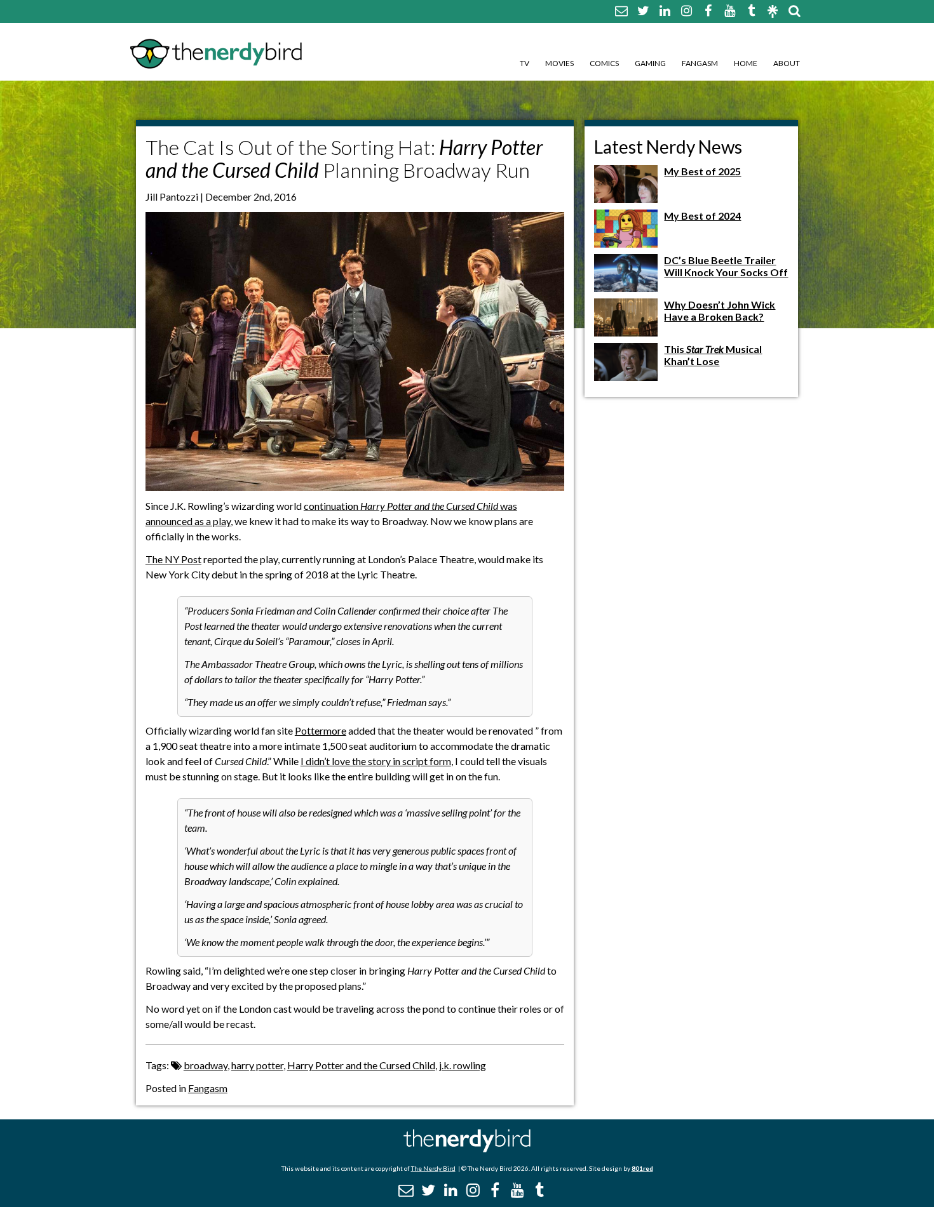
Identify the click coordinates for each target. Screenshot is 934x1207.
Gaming (650, 63)
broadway (205, 1065)
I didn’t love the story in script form (376, 761)
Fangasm (700, 63)
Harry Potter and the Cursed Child (361, 1065)
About (786, 63)
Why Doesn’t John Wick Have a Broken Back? (719, 310)
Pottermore (320, 730)
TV (524, 63)
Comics (604, 63)
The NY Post (173, 559)
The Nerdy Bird (433, 1168)
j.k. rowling (462, 1065)
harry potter (257, 1065)
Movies (559, 63)
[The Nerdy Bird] (467, 1149)
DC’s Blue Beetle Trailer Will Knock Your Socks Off (726, 266)
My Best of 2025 (702, 171)
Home (745, 63)
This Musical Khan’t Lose (713, 355)
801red (642, 1168)
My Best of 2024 (702, 216)
